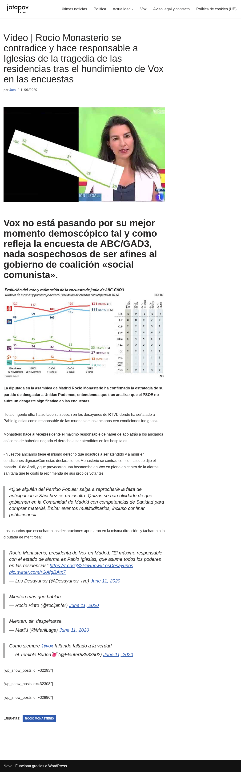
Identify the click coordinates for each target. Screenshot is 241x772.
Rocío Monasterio (39, 718)
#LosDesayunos (116, 565)
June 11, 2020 (105, 580)
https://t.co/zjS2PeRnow (75, 565)
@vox (47, 645)
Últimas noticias (73, 9)
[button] (133, 9)
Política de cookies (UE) (216, 9)
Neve (8, 766)
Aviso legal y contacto (171, 9)
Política (100, 9)
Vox (143, 9)
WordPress (57, 766)
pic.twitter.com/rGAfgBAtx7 (37, 572)
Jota (12, 90)
